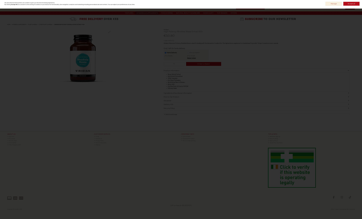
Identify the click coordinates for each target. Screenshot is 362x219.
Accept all (351, 4)
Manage (334, 4)
